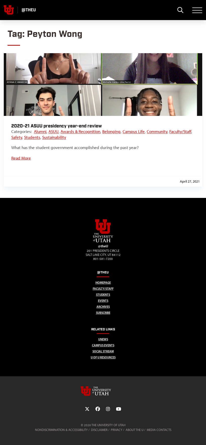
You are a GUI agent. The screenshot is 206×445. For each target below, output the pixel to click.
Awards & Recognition (80, 131)
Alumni (40, 131)
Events (103, 301)
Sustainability (54, 137)
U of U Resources (103, 357)
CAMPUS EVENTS (103, 345)
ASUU (53, 131)
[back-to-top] (200, 435)
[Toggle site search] (180, 10)
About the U (134, 430)
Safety (16, 137)
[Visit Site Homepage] (103, 241)
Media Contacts (159, 430)
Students (32, 137)
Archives (103, 307)
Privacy (116, 430)
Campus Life (134, 131)
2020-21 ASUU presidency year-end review (56, 126)
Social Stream (103, 351)
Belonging (111, 131)
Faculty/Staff (180, 131)
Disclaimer (99, 430)
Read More (21, 158)
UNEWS (103, 339)
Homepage (103, 282)
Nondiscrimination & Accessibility (61, 430)
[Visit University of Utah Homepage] (9, 10)
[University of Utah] (103, 391)
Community (157, 131)
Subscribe (103, 313)
